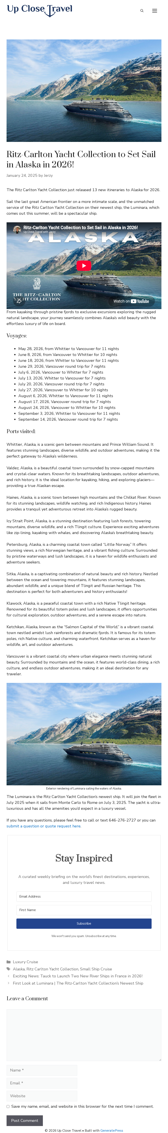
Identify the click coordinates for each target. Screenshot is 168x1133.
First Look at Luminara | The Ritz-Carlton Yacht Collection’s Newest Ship (78, 983)
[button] (142, 10)
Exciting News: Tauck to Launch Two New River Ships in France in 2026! (77, 976)
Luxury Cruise (25, 962)
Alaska (19, 969)
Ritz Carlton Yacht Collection (52, 969)
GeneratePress (111, 1130)
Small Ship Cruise (96, 969)
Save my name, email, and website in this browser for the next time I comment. (82, 1106)
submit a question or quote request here (43, 826)
